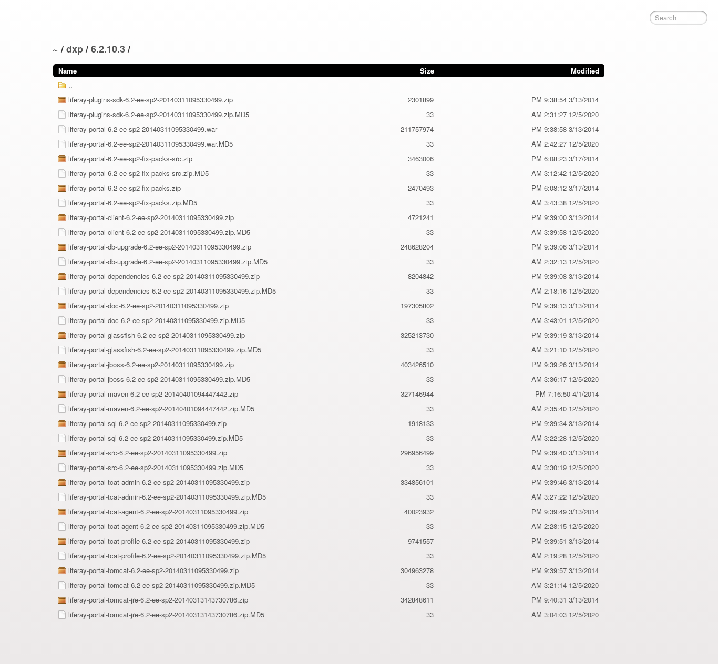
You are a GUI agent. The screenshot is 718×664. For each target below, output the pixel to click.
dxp (74, 49)
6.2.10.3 (108, 49)
